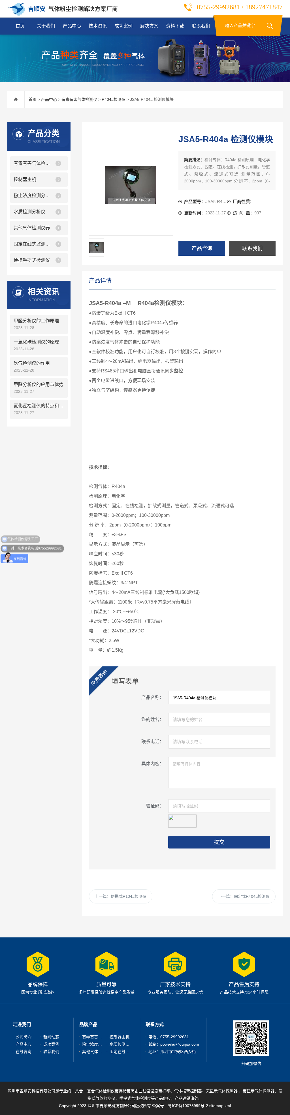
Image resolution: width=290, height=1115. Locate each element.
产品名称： (152, 697)
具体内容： (152, 763)
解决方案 (149, 26)
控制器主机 (25, 179)
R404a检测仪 (113, 99)
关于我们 (46, 26)
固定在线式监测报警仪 (33, 244)
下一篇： (244, 896)
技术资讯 (98, 26)
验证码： (155, 805)
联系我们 (201, 26)
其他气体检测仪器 (32, 227)
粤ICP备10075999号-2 (188, 1105)
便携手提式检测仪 (32, 260)
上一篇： (120, 896)
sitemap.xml (220, 1105)
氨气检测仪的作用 (32, 363)
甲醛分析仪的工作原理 (36, 320)
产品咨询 (202, 248)
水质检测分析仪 (29, 211)
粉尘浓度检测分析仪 (33, 195)
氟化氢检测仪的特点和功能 (39, 405)
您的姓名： (152, 719)
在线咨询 (23, 1051)
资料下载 (175, 26)
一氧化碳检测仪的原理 (36, 342)
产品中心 (72, 26)
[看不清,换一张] (182, 820)
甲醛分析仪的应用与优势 (38, 384)
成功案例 (123, 26)
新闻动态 (51, 1037)
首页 (20, 26)
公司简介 (23, 1037)
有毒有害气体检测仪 (79, 99)
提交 (219, 842)
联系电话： (152, 741)
